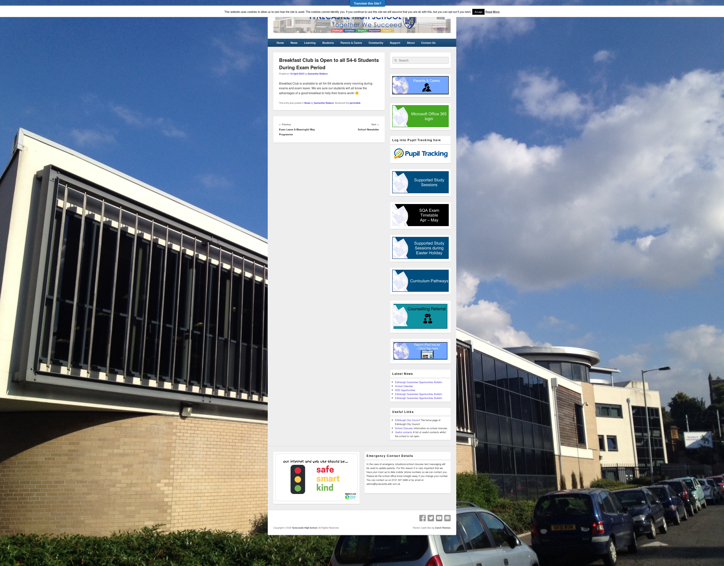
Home (280, 43)
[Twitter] (431, 518)
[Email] (447, 518)
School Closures (404, 428)
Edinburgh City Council (407, 420)
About (411, 43)
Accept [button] (478, 12)
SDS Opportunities (405, 390)
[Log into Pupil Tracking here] (420, 159)
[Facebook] (422, 518)
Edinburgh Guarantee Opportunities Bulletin (418, 382)
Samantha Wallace (318, 73)
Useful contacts (403, 432)
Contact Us (428, 43)
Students (328, 43)
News (294, 43)
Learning (310, 43)
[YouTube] (439, 518)
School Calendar (404, 386)
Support (395, 43)
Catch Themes (443, 527)
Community (376, 43)
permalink (355, 103)
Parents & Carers (351, 43)
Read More (492, 12)
